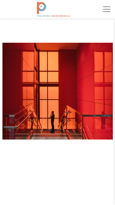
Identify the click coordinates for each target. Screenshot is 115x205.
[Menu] (107, 9)
